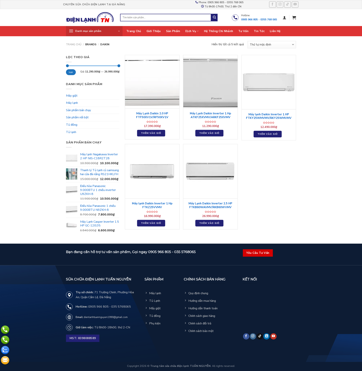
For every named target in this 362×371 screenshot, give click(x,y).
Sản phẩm (173, 31)
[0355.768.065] (5, 340)
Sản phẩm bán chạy (78, 110)
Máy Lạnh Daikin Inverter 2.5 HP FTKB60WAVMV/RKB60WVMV (210, 205)
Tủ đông (71, 125)
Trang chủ (133, 31)
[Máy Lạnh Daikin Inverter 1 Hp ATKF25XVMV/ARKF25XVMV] (210, 82)
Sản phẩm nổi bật (77, 117)
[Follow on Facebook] (272, 4)
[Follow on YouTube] (295, 4)
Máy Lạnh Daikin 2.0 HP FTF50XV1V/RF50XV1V (152, 115)
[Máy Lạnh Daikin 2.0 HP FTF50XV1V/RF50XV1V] (152, 82)
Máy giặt (71, 96)
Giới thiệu (153, 31)
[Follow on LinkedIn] (266, 336)
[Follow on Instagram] (280, 4)
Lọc (71, 72)
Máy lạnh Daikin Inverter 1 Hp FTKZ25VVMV (152, 205)
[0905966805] (5, 350)
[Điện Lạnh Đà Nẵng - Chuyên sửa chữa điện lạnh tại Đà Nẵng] (90, 17)
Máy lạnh (72, 103)
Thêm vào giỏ (151, 133)
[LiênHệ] (5, 360)
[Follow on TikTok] (287, 4)
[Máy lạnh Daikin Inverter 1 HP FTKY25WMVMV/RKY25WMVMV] (269, 82)
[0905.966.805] (5, 330)
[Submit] (214, 17)
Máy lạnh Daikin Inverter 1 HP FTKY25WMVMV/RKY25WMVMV (268, 116)
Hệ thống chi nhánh (218, 31)
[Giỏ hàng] (294, 17)
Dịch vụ (190, 31)
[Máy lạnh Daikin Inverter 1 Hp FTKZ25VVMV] (152, 171)
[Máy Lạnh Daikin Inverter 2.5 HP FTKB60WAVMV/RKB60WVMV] (210, 171)
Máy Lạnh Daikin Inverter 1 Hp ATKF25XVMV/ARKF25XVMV (210, 115)
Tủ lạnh (71, 132)
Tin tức (259, 31)
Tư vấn (243, 31)
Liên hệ (275, 31)
